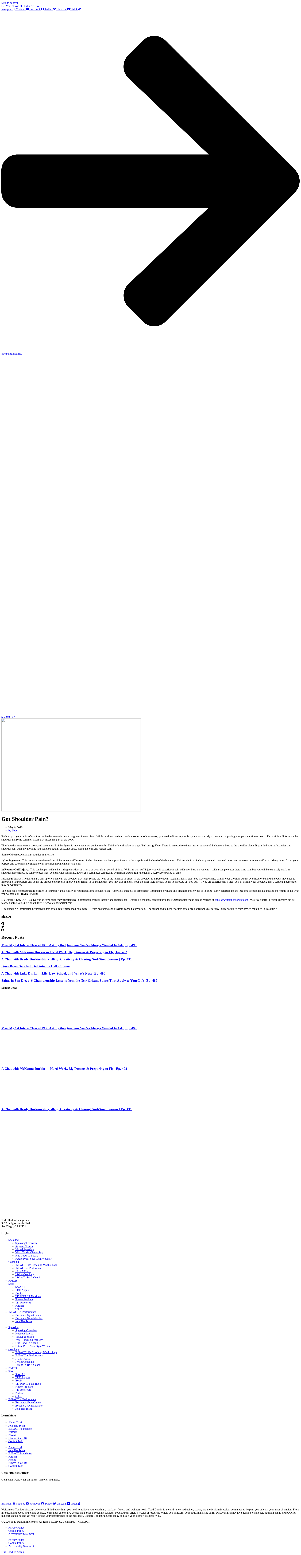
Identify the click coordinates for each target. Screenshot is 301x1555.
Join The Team (23, 1321)
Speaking (13, 1239)
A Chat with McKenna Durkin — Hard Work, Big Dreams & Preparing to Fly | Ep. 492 (64, 952)
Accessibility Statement (21, 1533)
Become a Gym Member (29, 1318)
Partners (19, 1305)
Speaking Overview (26, 1243)
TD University (23, 1302)
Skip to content (9, 2)
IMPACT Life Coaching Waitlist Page (36, 1264)
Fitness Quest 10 (17, 1438)
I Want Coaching (24, 1274)
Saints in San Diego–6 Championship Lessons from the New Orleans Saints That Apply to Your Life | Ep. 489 (79, 980)
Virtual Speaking (24, 1249)
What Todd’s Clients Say (29, 1252)
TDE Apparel (22, 1290)
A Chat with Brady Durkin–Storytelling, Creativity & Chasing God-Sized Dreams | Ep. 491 (66, 959)
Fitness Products (24, 1299)
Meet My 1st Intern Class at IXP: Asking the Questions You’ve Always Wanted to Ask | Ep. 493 (69, 945)
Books (18, 1293)
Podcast (12, 1280)
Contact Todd (15, 1441)
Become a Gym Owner (28, 1315)
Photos (12, 1435)
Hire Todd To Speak (26, 1255)
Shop (11, 1283)
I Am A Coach (23, 1271)
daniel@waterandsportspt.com (231, 899)
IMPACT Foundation (20, 1428)
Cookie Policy (16, 1530)
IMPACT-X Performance (29, 1268)
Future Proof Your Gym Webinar (33, 1258)
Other (18, 1308)
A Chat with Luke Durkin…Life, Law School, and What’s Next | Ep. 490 (53, 973)
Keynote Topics (24, 1246)
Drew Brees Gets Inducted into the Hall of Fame (35, 966)
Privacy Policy (16, 1527)
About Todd (15, 1422)
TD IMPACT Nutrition (28, 1296)
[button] (150, 923)
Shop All (20, 1286)
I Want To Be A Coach (27, 1277)
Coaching (13, 1261)
